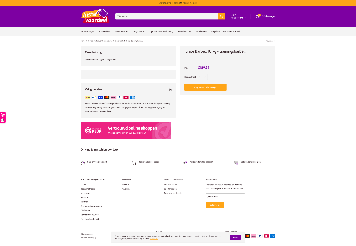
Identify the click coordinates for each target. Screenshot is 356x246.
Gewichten (120, 31)
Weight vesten (139, 31)
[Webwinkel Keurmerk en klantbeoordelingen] (126, 130)
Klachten (84, 202)
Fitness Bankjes (87, 31)
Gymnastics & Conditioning (161, 31)
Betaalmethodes (88, 189)
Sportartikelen (170, 189)
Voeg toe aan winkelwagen (205, 87)
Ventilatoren (201, 31)
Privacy (125, 184)
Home (83, 41)
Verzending (85, 193)
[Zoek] (221, 16)
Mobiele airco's (170, 184)
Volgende (269, 41)
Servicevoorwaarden (90, 214)
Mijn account (237, 17)
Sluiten (235, 237)
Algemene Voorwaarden (91, 206)
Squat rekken (104, 31)
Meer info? (154, 238)
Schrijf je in (214, 205)
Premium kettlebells (173, 193)
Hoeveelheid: (190, 77)
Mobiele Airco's (184, 31)
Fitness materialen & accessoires (100, 41)
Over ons (126, 189)
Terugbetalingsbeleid (90, 219)
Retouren (85, 197)
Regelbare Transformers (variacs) (225, 31)
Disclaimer (85, 210)
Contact (84, 184)
